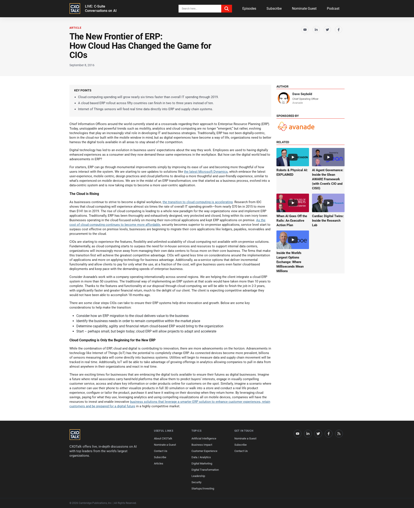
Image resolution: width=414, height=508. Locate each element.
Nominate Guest (304, 8)
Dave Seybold (302, 94)
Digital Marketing (201, 463)
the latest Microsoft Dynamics (206, 172)
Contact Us (160, 451)
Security (196, 482)
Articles (158, 463)
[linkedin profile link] (308, 433)
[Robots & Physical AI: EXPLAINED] (292, 157)
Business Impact (201, 444)
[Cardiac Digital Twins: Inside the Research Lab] (328, 203)
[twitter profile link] (318, 433)
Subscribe (274, 8)
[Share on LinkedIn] (316, 29)
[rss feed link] (339, 433)
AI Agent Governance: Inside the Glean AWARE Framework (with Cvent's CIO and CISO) (327, 179)
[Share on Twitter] (327, 29)
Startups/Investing (202, 488)
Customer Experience (204, 451)
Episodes (249, 8)
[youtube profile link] (297, 433)
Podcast (333, 8)
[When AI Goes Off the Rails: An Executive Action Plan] (292, 203)
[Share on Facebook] (338, 29)
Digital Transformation (205, 469)
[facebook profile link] (328, 433)
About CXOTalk (163, 438)
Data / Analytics (201, 457)
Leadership (198, 476)
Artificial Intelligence (203, 438)
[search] (226, 9)
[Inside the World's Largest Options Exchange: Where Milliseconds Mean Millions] (292, 239)
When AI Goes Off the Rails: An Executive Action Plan (291, 220)
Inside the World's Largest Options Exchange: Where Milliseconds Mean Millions (290, 262)
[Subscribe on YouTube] (305, 29)
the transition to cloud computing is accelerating (198, 202)
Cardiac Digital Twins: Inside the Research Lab (328, 220)
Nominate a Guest (165, 444)
